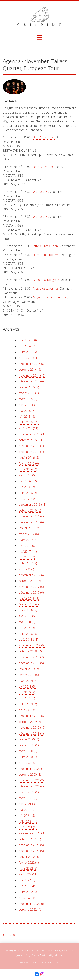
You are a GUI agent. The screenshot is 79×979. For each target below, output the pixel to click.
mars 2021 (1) (28, 798)
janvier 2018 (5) (29, 598)
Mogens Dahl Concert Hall (50, 297)
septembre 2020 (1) (32, 769)
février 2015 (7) (29, 393)
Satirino (39, 17)
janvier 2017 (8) (29, 528)
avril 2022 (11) (28, 874)
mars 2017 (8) (28, 540)
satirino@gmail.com (52, 955)
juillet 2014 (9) (28, 352)
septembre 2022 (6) (32, 904)
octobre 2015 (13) (31, 440)
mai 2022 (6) (27, 880)
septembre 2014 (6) (32, 364)
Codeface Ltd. (51, 962)
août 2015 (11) (28, 428)
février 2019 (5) (29, 675)
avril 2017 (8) (27, 546)
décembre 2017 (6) (31, 593)
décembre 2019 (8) (31, 733)
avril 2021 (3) (27, 804)
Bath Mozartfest (44, 137)
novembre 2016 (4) (31, 516)
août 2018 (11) (28, 640)
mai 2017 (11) (28, 551)
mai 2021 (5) (27, 810)
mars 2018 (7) (28, 610)
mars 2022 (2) (28, 868)
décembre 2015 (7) (31, 452)
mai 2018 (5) (27, 622)
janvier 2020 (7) (29, 739)
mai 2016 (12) (28, 481)
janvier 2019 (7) (29, 669)
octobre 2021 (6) (30, 839)
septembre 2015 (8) (32, 434)
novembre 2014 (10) (32, 375)
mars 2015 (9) (28, 399)
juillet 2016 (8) (28, 493)
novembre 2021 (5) (31, 845)
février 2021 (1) (29, 792)
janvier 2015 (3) (29, 387)
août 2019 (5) (28, 710)
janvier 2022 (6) (29, 857)
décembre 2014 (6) (31, 381)
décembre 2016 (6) (31, 522)
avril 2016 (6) (27, 475)
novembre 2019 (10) (32, 728)
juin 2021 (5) (27, 816)
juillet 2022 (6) (28, 892)
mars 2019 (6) (28, 681)
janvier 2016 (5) (29, 458)
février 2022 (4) (29, 863)
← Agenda (10, 935)
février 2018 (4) (29, 604)
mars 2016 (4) (28, 469)
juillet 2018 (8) (28, 634)
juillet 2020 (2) (28, 757)
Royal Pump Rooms (45, 255)
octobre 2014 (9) (30, 370)
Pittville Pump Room (46, 246)
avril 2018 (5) (27, 616)
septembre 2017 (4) (32, 575)
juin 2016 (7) (27, 487)
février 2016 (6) (29, 463)
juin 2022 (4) (27, 886)
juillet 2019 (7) (28, 704)
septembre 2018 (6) (32, 645)
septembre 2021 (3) (32, 833)
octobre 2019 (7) (30, 722)
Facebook (37, 974)
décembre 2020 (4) (31, 786)
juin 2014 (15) (28, 346)
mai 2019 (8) (27, 692)
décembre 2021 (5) (31, 851)
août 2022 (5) (28, 898)
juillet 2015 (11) (29, 422)
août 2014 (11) (28, 358)
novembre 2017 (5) (31, 587)
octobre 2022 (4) (30, 909)
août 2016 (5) (28, 499)
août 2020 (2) (28, 763)
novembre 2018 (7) (31, 657)
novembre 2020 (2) (31, 780)
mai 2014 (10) (28, 340)
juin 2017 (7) (27, 557)
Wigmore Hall (41, 192)
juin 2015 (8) (27, 416)
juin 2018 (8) (27, 628)
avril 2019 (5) (27, 686)
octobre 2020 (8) (30, 774)
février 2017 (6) (29, 534)
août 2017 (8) (28, 569)
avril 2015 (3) (27, 405)
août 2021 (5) (28, 827)
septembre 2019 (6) (32, 716)
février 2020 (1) (29, 745)
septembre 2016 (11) (32, 505)
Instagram (42, 974)
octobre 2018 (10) (31, 651)
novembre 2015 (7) (31, 446)
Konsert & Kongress (46, 280)
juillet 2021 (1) (28, 821)
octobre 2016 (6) (30, 510)
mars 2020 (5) (28, 751)
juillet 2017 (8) (28, 563)
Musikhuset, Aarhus (46, 288)
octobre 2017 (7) (30, 581)
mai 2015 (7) (27, 411)
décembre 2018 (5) (31, 663)
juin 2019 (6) (27, 698)
